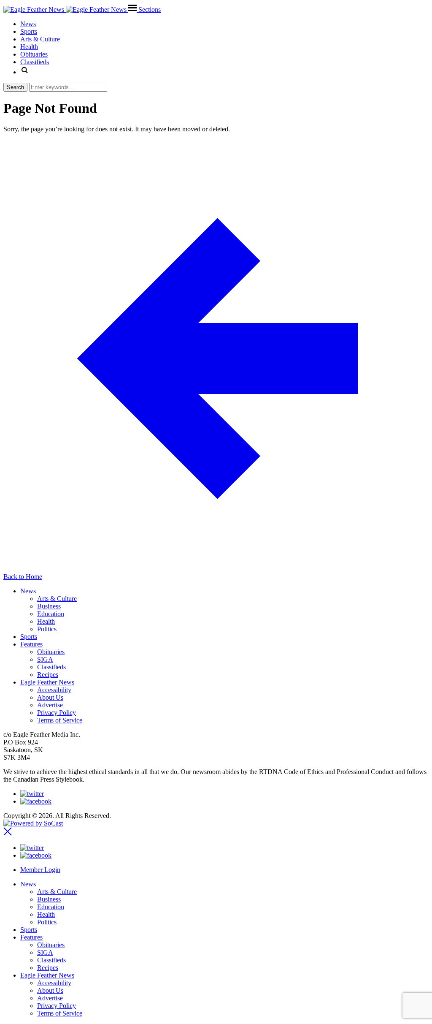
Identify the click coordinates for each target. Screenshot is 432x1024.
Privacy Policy (56, 712)
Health (46, 621)
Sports (28, 636)
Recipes (47, 674)
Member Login (40, 869)
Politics (47, 629)
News (28, 591)
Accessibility (54, 689)
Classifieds (51, 667)
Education (50, 613)
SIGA (45, 659)
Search (15, 87)
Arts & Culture (57, 598)
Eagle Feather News (47, 682)
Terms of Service (59, 720)
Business (49, 606)
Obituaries (51, 651)
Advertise (50, 705)
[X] (32, 793)
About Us (50, 697)
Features (31, 644)
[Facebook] (35, 801)
